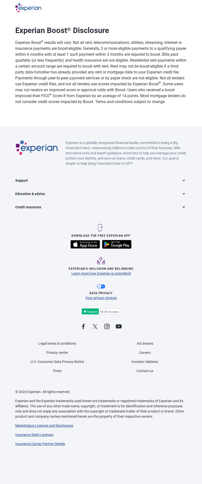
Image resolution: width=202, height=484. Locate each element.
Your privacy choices (101, 298)
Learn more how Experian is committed (101, 273)
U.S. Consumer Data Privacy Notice (57, 362)
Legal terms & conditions (57, 343)
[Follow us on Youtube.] (119, 327)
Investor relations (145, 362)
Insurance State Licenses (34, 435)
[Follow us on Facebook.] (83, 327)
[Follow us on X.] (95, 327)
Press (57, 371)
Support (21, 180)
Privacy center (57, 353)
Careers (145, 353)
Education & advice (30, 194)
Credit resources (28, 207)
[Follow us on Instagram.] (107, 327)
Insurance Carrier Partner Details (40, 444)
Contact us (144, 371)
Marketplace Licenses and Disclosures (44, 426)
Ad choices (145, 343)
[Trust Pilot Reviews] (101, 311)
